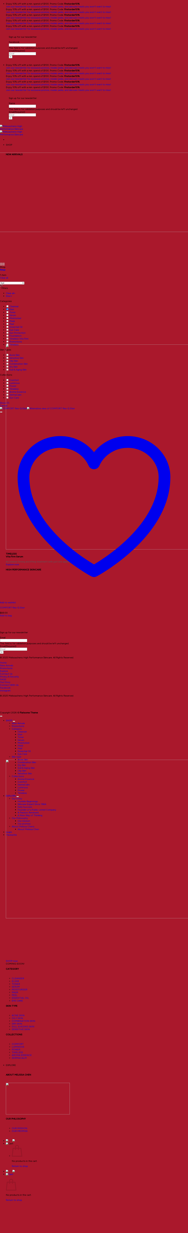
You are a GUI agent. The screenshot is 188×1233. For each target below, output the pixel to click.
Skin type (16, 756)
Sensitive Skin (16, 358)
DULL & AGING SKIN (23, 1026)
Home (3, 662)
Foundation (15, 335)
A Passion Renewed (28, 812)
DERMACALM (19, 1058)
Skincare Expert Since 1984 (32, 804)
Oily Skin (13, 360)
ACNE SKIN (18, 1015)
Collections (18, 776)
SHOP (9, 720)
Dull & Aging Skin (18, 369)
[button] (9, 1143)
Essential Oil (15, 327)
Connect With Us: (9, 685)
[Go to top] (1, 716)
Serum (12, 315)
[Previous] (1, 264)
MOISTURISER (19, 989)
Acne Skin (14, 355)
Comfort (14, 380)
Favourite (11, 834)
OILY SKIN (17, 1018)
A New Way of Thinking (30, 815)
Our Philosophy (20, 818)
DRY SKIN (17, 1023)
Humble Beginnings (28, 801)
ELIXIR (15, 981)
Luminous (14, 383)
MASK (15, 992)
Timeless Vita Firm (18, 338)
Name (12, 103)
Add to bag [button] (6, 615)
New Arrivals (6, 665)
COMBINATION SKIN (23, 1021)
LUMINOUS (18, 1046)
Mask (12, 321)
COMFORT (18, 1044)
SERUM (16, 986)
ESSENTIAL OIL (20, 998)
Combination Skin (18, 363)
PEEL (14, 995)
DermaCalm (15, 394)
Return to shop (20, 1166)
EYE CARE (17, 1000)
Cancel (3, 405)
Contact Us (6, 673)
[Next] (3, 264)
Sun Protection (17, 332)
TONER (16, 984)
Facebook (14, 42)
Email (17, 50)
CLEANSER (18, 978)
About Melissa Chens (23, 826)
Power (12, 386)
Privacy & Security (9, 676)
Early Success (25, 807)
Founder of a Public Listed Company (37, 809)
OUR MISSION (19, 1128)
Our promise (24, 823)
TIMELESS (17, 1052)
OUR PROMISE (20, 1131)
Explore (4, 671)
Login (9, 832)
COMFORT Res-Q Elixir (12, 607)
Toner (12, 312)
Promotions (15, 341)
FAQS (3, 679)
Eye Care (14, 330)
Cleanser (14, 306)
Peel (11, 324)
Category (17, 728)
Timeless (14, 344)
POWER (16, 1049)
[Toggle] (14, 721)
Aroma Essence (17, 391)
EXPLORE (11, 1065)
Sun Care (14, 397)
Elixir (11, 309)
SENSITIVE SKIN (21, 1029)
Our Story (5, 682)
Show (4, 402)
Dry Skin (13, 366)
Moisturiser (15, 318)
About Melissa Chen (28, 829)
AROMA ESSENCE (22, 1055)
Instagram (5, 690)
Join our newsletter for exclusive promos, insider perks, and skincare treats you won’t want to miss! (58, 6)
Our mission (24, 821)
